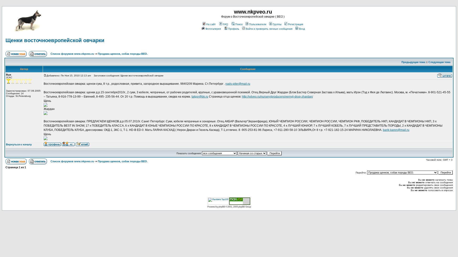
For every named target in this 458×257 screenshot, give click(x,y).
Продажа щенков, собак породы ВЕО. (123, 53)
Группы (277, 24)
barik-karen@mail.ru (396, 130)
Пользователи (257, 24)
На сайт (211, 24)
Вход (302, 28)
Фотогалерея (213, 28)
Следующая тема (439, 62)
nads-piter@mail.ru (237, 83)
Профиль (233, 28)
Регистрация (295, 24)
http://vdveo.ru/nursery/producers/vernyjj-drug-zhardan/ (277, 96)
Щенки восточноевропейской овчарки (54, 40)
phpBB (222, 206)
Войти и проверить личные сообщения (269, 28)
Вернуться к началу (19, 144)
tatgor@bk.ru (200, 96)
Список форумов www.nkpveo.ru (72, 53)
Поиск (239, 24)
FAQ (225, 24)
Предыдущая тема (413, 62)
